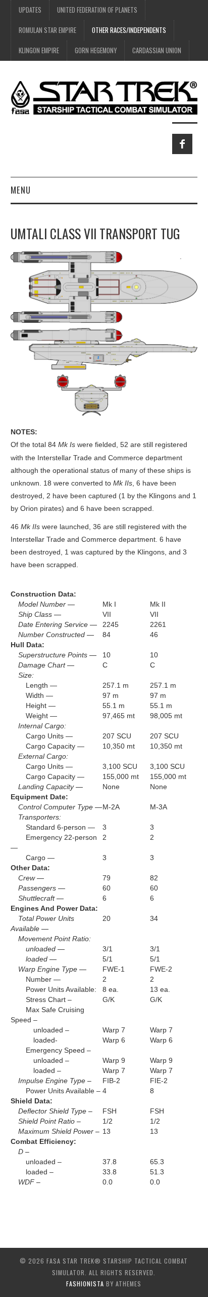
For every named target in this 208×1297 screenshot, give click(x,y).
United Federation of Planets (97, 10)
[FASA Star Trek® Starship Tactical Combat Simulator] (104, 97)
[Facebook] (182, 144)
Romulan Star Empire (47, 30)
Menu (21, 189)
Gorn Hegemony (96, 50)
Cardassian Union (156, 50)
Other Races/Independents (129, 30)
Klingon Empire (39, 50)
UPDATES (30, 10)
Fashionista (85, 1283)
